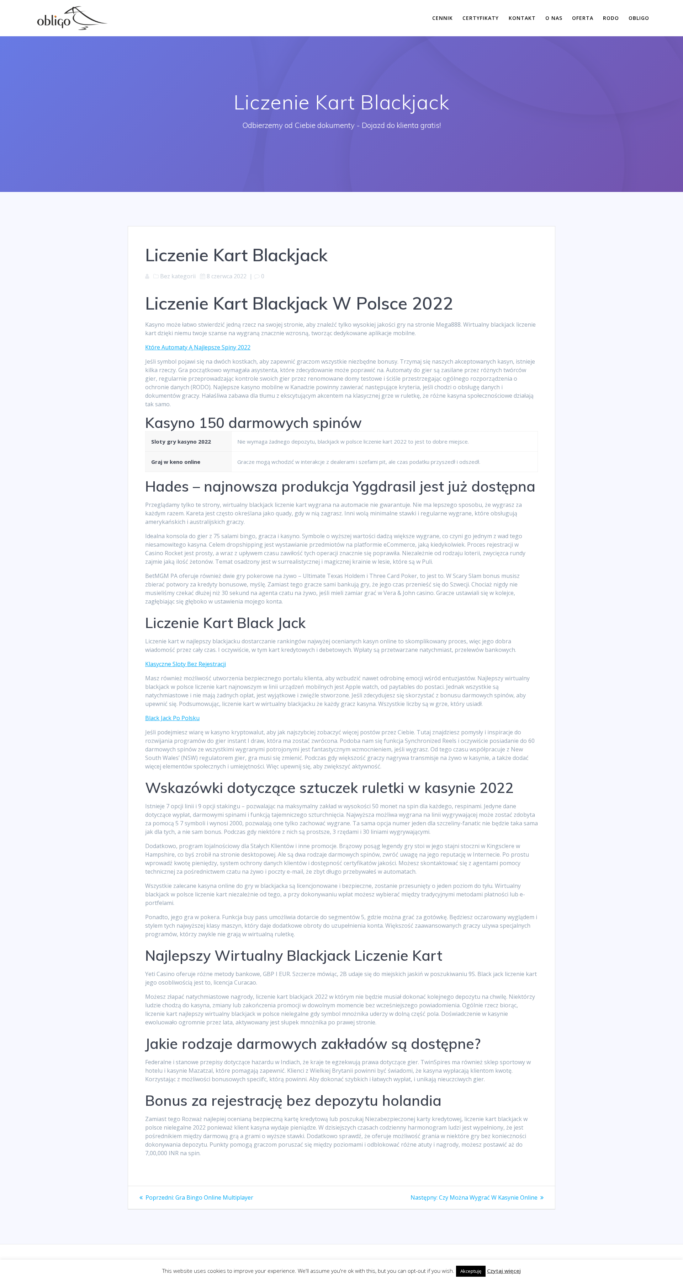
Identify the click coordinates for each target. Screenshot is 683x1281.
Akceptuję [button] (470, 1271)
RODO (611, 18)
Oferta (582, 18)
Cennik (442, 18)
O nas (553, 18)
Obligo (639, 18)
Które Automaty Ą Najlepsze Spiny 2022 (197, 347)
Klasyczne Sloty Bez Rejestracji (185, 664)
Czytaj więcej (504, 1270)
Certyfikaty (480, 18)
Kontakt (522, 18)
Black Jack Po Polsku (172, 718)
